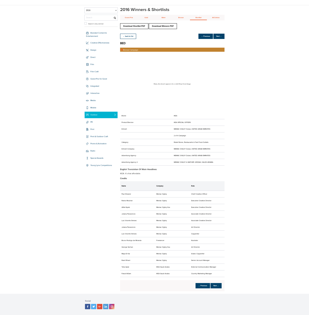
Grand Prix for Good (98, 79)
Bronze (181, 18)
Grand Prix (129, 18)
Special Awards (96, 158)
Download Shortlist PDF (134, 26)
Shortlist (198, 18)
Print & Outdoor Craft (99, 136)
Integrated (94, 86)
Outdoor (93, 115)
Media (93, 100)
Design (93, 50)
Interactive (95, 93)
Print (92, 129)
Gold (146, 18)
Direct (92, 57)
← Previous (205, 36)
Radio (92, 151)
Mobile (93, 107)
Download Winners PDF (163, 26)
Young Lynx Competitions (101, 165)
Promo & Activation (98, 143)
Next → (219, 36)
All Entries (216, 18)
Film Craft (94, 71)
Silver (164, 18)
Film (92, 64)
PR (91, 122)
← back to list (128, 36)
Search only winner (96, 24)
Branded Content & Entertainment (96, 34)
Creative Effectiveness (99, 43)
